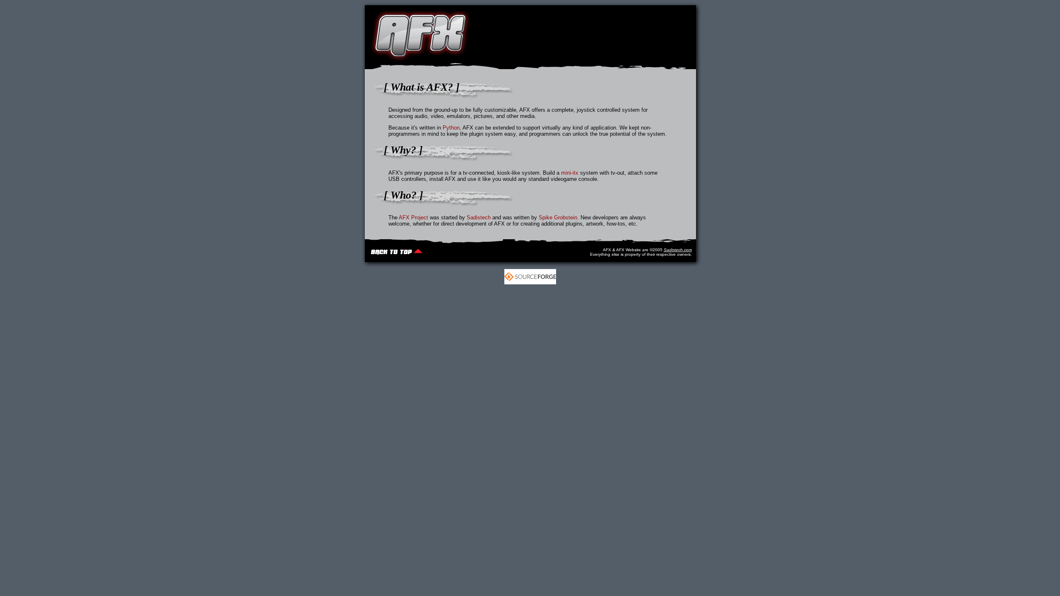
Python (451, 128)
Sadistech (479, 217)
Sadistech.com (678, 250)
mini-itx (569, 173)
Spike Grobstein (558, 217)
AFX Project (413, 217)
